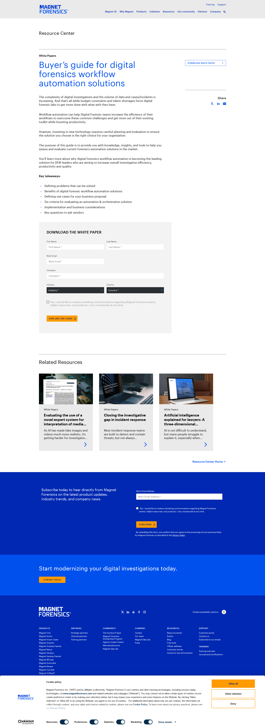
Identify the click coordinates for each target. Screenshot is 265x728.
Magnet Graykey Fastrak (50, 646)
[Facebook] (139, 612)
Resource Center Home (207, 461)
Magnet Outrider (46, 670)
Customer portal (206, 633)
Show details (165, 722)
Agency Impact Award (113, 642)
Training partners (79, 639)
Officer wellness (174, 646)
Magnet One (44, 633)
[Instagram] (144, 612)
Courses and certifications (211, 654)
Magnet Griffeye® (47, 673)
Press (137, 643)
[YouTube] (133, 612)
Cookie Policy (140, 704)
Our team (139, 636)
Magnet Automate (47, 663)
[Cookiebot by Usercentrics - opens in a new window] (26, 722)
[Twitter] (122, 612)
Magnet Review (46, 666)
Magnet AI (111, 11)
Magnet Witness (46, 659)
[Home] (55, 611)
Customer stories (175, 649)
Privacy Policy (57, 708)
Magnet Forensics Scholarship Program (112, 637)
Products (141, 11)
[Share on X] (212, 103)
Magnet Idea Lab (110, 649)
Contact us (204, 636)
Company (215, 11)
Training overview (207, 651)
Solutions (155, 11)
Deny (233, 703)
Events (170, 636)
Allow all (233, 683)
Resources (168, 11)
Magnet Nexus (45, 649)
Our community (186, 11)
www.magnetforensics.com (77, 693)
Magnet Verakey (46, 653)
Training (210, 4)
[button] (224, 12)
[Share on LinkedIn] (218, 103)
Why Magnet (126, 11)
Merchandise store (111, 645)
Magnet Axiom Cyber (48, 639)
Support (221, 4)
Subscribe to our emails (210, 639)
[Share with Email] (224, 103)
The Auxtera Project (112, 633)
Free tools (171, 643)
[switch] (94, 721)
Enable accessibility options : (206, 612)
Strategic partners (79, 633)
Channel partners (79, 636)
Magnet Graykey (46, 643)
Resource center (174, 633)
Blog (169, 639)
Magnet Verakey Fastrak (50, 656)
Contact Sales (52, 580)
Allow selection (233, 693)
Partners (202, 11)
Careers (138, 633)
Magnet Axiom (45, 636)
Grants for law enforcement (180, 653)
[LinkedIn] (128, 612)
